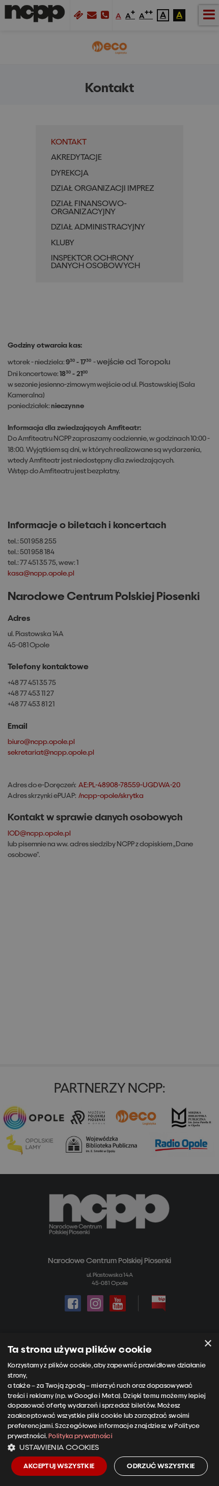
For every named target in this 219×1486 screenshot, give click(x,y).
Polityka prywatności (80, 1436)
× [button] (207, 1344)
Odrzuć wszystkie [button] (161, 1466)
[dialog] (109, 1409)
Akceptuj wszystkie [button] (58, 1466)
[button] (109, 1446)
